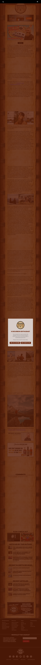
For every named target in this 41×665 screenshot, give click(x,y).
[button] (37, 1)
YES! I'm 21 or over (14, 342)
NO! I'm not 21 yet (25, 342)
